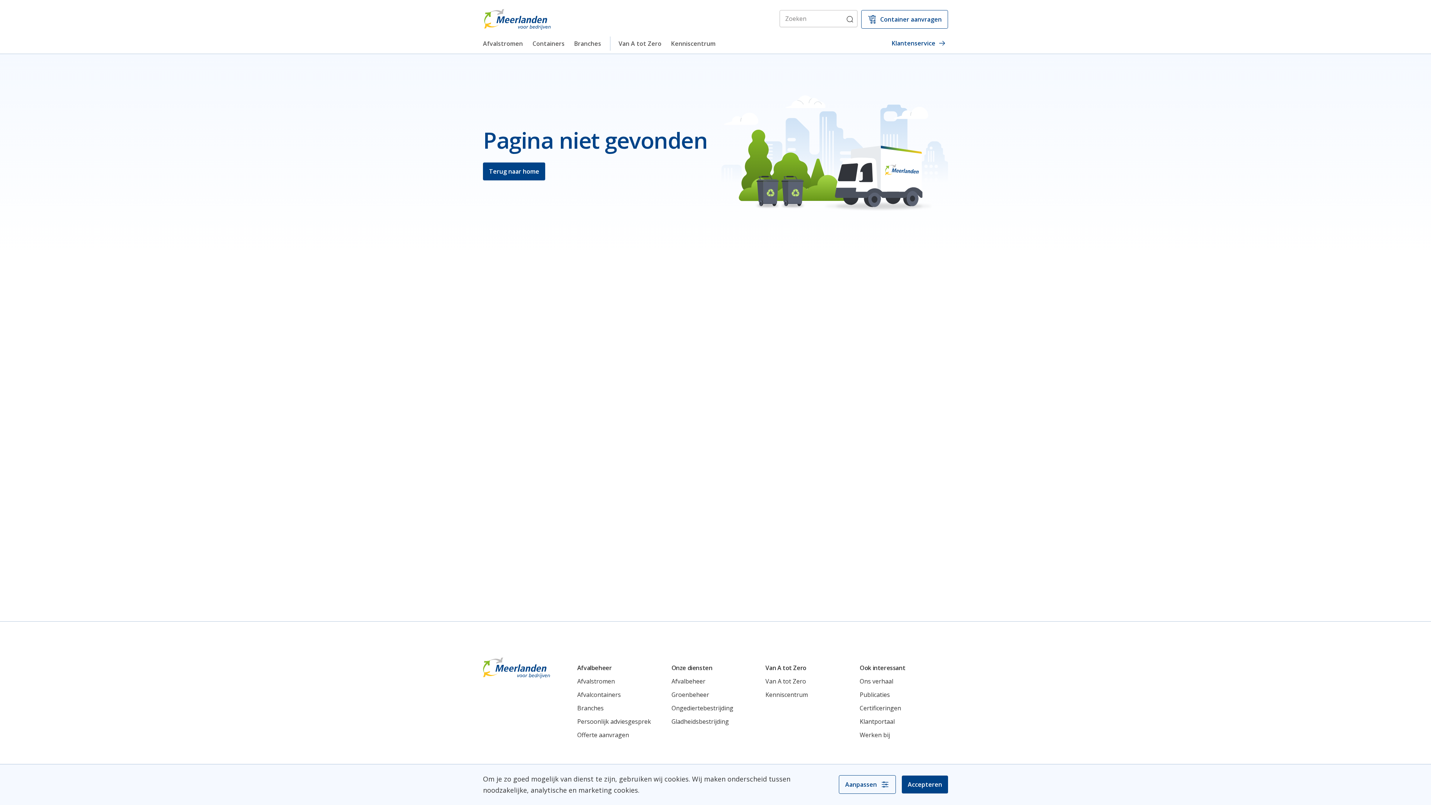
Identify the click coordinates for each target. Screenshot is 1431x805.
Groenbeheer (690, 695)
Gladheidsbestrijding (700, 721)
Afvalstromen (503, 44)
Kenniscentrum (693, 44)
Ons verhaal (876, 681)
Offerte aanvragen (603, 735)
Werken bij (875, 735)
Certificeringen (880, 708)
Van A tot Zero (640, 44)
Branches (587, 44)
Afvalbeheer (688, 681)
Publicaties (875, 695)
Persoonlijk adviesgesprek (614, 721)
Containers (549, 44)
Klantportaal (877, 721)
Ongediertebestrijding (702, 708)
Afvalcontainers (599, 695)
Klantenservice (913, 43)
